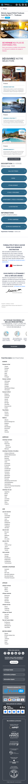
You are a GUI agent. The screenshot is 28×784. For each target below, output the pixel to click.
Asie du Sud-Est (7, 511)
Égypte (6, 587)
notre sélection (12, 59)
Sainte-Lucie (8, 487)
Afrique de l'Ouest (7, 612)
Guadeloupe (8, 468)
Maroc (6, 589)
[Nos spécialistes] (17, 5)
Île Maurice (7, 622)
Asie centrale (6, 552)
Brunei (6, 514)
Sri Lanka (7, 539)
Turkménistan (8, 563)
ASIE (3, 509)
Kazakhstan (8, 558)
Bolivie (6, 493)
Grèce (6, 371)
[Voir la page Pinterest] (12, 653)
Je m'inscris (14, 662)
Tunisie (6, 591)
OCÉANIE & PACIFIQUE (8, 567)
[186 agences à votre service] (20, 5)
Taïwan (6, 550)
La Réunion (7, 624)
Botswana (7, 595)
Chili (6, 497)
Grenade (7, 467)
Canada (6, 442)
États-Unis (7, 443)
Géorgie (6, 556)
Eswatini (7, 597)
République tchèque (10, 388)
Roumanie (7, 428)
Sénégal (7, 618)
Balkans (5, 417)
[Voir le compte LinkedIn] (23, 653)
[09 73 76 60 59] (26, 5)
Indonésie (7, 517)
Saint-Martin (8, 484)
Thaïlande (7, 526)
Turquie (6, 644)
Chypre (6, 366)
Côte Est (7, 445)
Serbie (6, 430)
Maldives (7, 535)
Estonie (6, 412)
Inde (6, 533)
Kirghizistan (8, 559)
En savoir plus (14, 346)
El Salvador (7, 465)
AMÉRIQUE (5, 437)
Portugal (7, 377)
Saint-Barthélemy (9, 482)
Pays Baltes (6, 410)
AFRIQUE (4, 583)
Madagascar (8, 625)
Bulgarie (7, 423)
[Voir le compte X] (8, 653)
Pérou (6, 502)
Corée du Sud (8, 545)
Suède (6, 408)
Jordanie (7, 638)
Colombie (7, 498)
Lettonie (7, 414)
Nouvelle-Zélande (9, 576)
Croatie (6, 425)
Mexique (7, 449)
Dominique (7, 463)
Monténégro (8, 426)
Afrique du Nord (7, 585)
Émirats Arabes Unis (10, 635)
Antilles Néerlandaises (10, 455)
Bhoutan (7, 532)
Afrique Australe (7, 593)
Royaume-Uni (8, 406)
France (12, 303)
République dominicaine (11, 480)
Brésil (6, 495)
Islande (6, 401)
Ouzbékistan (8, 561)
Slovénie (7, 432)
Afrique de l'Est (6, 604)
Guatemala (7, 470)
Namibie (7, 600)
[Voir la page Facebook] (5, 653)
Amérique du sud (7, 489)
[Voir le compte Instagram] (19, 653)
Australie (7, 569)
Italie (6, 373)
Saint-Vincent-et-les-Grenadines (12, 486)
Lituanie (7, 415)
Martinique (7, 475)
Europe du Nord (7, 392)
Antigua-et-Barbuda (9, 453)
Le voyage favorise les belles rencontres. (14, 323)
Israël (6, 637)
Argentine (7, 492)
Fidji (6, 571)
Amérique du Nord (7, 439)
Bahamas (7, 456)
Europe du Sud (6, 364)
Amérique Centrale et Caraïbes (10, 451)
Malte (6, 375)
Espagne (7, 368)
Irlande (6, 399)
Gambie (6, 616)
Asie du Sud (6, 530)
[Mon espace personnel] (23, 5)
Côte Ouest (8, 447)
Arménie (7, 554)
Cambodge (7, 515)
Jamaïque (7, 474)
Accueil (3, 303)
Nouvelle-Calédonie (9, 574)
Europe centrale (7, 379)
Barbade (7, 458)
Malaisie (7, 521)
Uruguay (7, 504)
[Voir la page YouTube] (16, 653)
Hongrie (6, 384)
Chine (6, 543)
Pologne (7, 386)
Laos (6, 519)
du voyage (11, 164)
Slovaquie (7, 389)
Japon (6, 546)
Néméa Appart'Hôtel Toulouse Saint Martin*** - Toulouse (12, 14)
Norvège (7, 402)
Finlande (7, 397)
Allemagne (7, 381)
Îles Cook (7, 572)
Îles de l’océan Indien (8, 620)
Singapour (7, 524)
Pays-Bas (7, 404)
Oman (6, 640)
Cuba (6, 461)
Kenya (6, 606)
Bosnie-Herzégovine (10, 421)
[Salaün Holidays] (8, 5)
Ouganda (7, 608)
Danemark (7, 395)
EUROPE (4, 361)
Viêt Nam (7, 527)
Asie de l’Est (6, 541)
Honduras (7, 472)
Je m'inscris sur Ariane (19, 286)
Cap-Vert (7, 614)
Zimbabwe (7, 602)
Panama (7, 479)
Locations (7, 303)
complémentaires (9, 214)
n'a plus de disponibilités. (13, 44)
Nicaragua (7, 477)
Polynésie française (9, 578)
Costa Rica (7, 460)
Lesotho (7, 599)
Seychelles (7, 627)
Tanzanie (7, 610)
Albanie (6, 420)
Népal (6, 537)
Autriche (7, 383)
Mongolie (7, 548)
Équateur (7, 500)
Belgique (7, 394)
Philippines (7, 522)
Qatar (6, 642)
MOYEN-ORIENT (7, 631)
